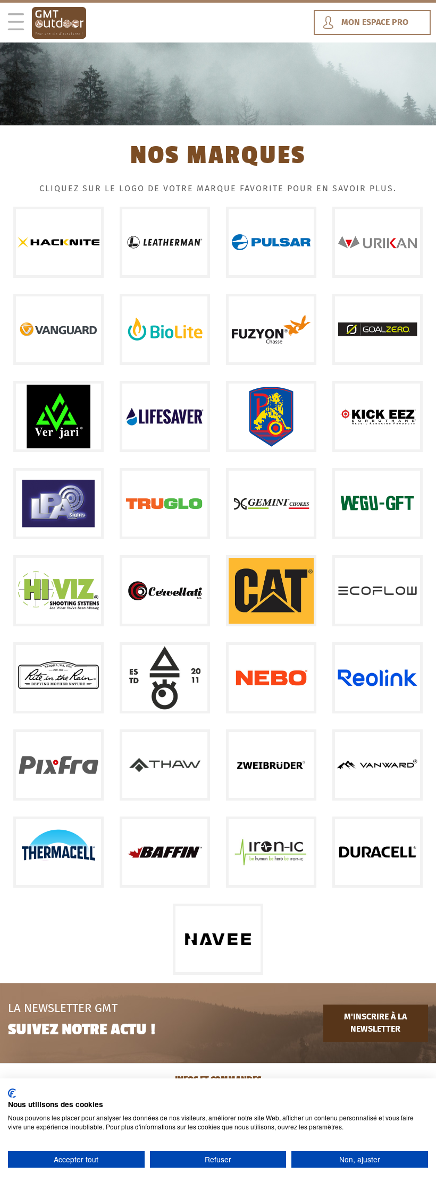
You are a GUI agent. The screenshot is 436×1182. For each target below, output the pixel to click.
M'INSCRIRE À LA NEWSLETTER (375, 1022)
